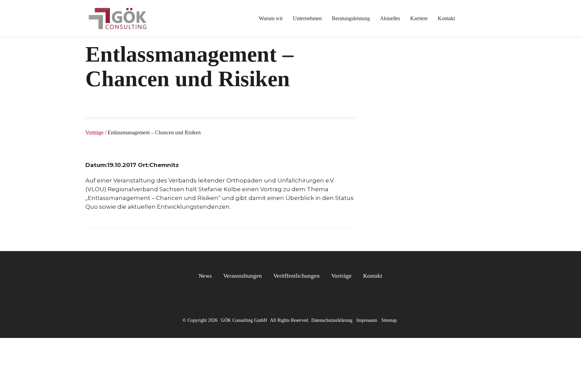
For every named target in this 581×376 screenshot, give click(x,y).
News (205, 276)
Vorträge (94, 132)
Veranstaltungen (242, 276)
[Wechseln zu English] (475, 18)
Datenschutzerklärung (331, 320)
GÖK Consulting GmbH (244, 320)
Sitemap (389, 320)
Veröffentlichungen (296, 276)
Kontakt (372, 276)
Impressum (366, 320)
